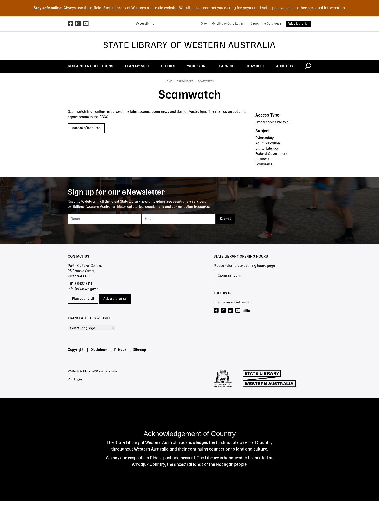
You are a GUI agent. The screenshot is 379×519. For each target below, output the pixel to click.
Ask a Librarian (115, 298)
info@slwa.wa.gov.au (84, 289)
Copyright (75, 350)
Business (262, 159)
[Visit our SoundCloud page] (246, 310)
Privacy (120, 350)
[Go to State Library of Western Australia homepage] (269, 378)
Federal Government (271, 154)
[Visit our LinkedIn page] (231, 310)
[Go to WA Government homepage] (223, 378)
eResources (185, 82)
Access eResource (86, 128)
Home (168, 82)
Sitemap (139, 350)
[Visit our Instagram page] (223, 310)
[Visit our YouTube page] (238, 310)
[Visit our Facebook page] (216, 310)
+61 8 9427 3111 (80, 284)
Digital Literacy (267, 148)
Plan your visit (83, 298)
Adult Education (267, 143)
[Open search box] (308, 66)
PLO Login (75, 379)
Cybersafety (264, 138)
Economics (263, 164)
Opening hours (229, 275)
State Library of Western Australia (189, 45)
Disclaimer (98, 350)
